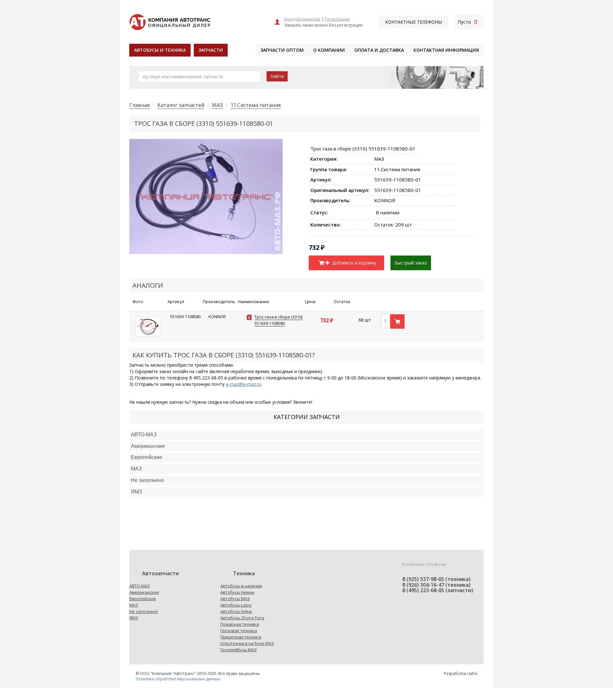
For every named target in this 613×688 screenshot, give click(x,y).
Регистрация (337, 19)
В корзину (397, 321)
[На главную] (169, 21)
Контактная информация (446, 50)
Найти (277, 76)
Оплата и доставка (379, 50)
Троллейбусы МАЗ (238, 650)
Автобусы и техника (160, 50)
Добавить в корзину (353, 263)
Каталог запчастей (180, 105)
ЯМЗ (133, 618)
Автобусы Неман (237, 592)
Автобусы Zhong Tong (242, 618)
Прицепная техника (240, 637)
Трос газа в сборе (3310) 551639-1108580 (278, 320)
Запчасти (211, 50)
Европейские (146, 457)
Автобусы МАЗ (235, 598)
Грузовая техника (238, 630)
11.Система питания (256, 105)
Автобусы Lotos (236, 605)
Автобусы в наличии (241, 586)
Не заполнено (147, 480)
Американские (148, 446)
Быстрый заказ (411, 263)
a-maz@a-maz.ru (243, 384)
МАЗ (217, 105)
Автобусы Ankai (236, 611)
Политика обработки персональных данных (178, 679)
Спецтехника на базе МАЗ (247, 643)
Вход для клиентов (302, 19)
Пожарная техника (239, 624)
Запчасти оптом (282, 50)
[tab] (306, 435)
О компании (329, 50)
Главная (139, 105)
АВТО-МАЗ (144, 434)
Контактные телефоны (413, 22)
